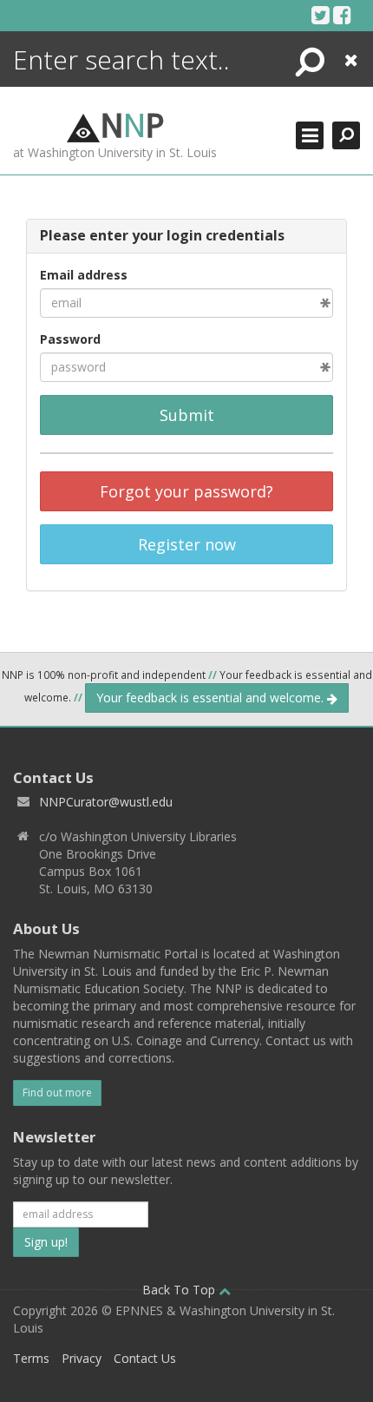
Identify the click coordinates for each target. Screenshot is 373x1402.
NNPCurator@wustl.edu (106, 801)
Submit (187, 415)
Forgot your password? (186, 491)
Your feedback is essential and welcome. (211, 697)
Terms (31, 1358)
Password (70, 339)
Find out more (57, 1092)
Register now (187, 544)
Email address (84, 275)
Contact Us (145, 1358)
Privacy (81, 1358)
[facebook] (342, 14)
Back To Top (180, 1289)
